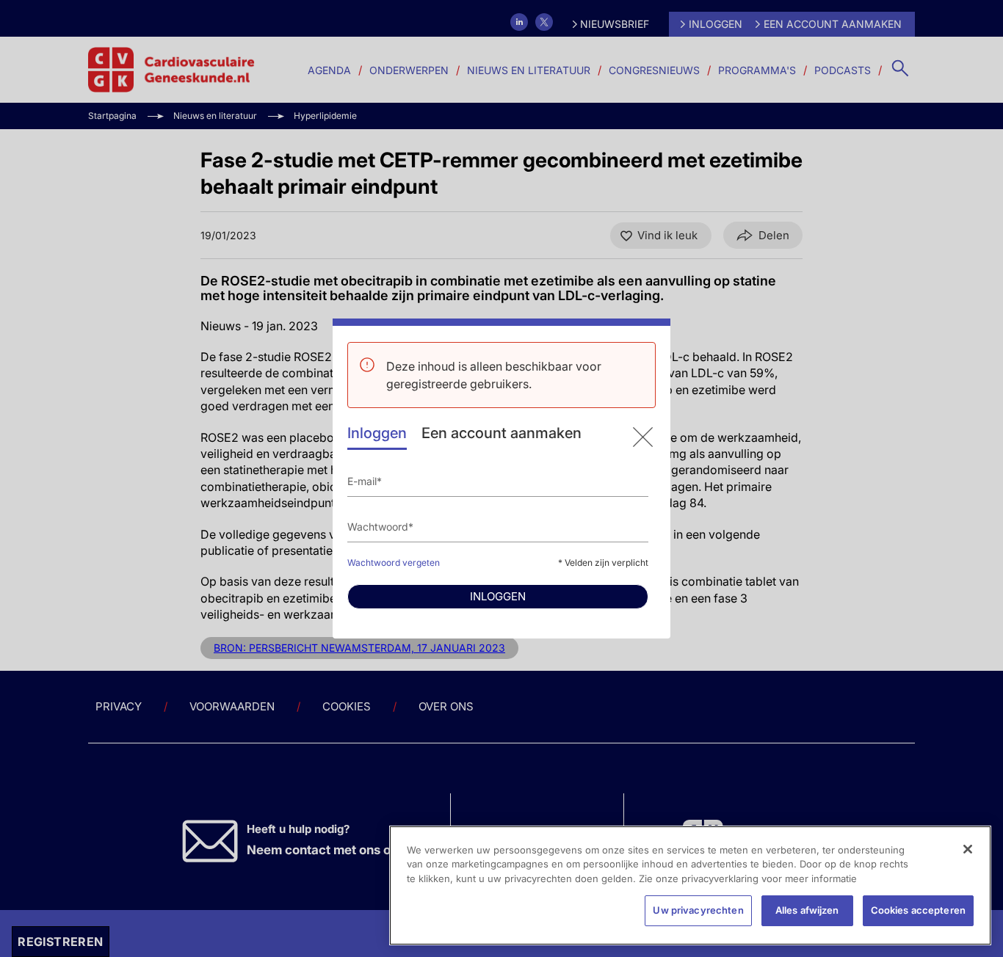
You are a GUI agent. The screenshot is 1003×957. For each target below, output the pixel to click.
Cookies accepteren (918, 910)
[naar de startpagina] (643, 437)
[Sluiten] (968, 849)
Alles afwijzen (807, 910)
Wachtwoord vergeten (393, 562)
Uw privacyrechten (698, 910)
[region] (690, 885)
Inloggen (377, 433)
